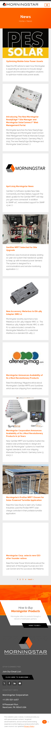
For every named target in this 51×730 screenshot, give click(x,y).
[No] (48, 722)
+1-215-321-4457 (11, 699)
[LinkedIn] (15, 683)
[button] (47, 5)
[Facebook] (9, 683)
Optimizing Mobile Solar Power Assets (24, 61)
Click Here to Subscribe (17, 677)
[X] (4, 683)
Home (22, 21)
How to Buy (34, 625)
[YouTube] (20, 683)
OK (44, 722)
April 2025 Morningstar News (20, 186)
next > (31, 579)
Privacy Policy (29, 726)
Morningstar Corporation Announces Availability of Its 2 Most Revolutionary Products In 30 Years (24, 433)
